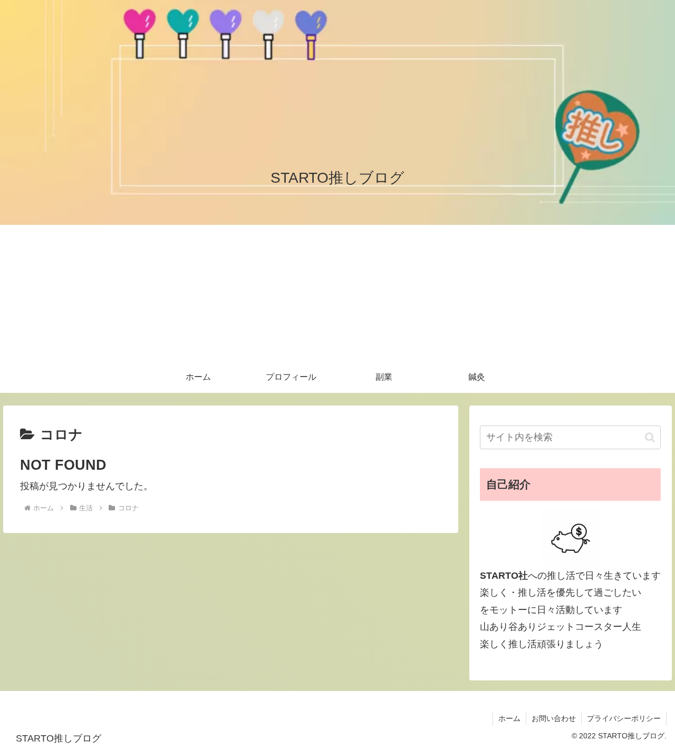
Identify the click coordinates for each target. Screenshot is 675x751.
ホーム (509, 718)
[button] (650, 437)
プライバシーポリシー (624, 718)
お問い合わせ (554, 718)
